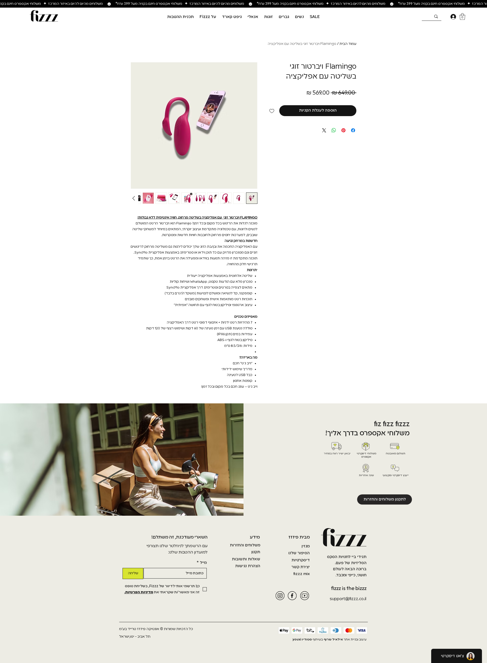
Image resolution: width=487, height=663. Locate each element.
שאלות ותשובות (246, 559)
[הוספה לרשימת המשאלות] (271, 110)
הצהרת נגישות (247, 566)
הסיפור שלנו (299, 553)
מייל (202, 563)
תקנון (255, 552)
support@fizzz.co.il (348, 599)
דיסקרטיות (300, 560)
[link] (462, 16)
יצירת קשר (300, 567)
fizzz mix (301, 574)
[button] (299, 17)
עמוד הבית (347, 44)
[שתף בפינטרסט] (343, 130)
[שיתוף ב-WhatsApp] (334, 130)
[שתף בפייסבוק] (353, 130)
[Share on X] (324, 130)
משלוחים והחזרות (245, 545)
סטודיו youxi (302, 639)
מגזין (306, 546)
